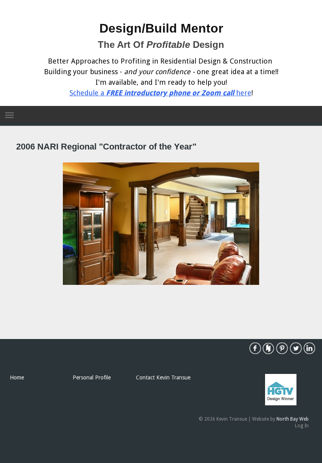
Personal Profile (92, 377)
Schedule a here (160, 93)
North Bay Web (292, 419)
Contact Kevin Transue (163, 377)
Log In (302, 425)
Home (17, 377)
